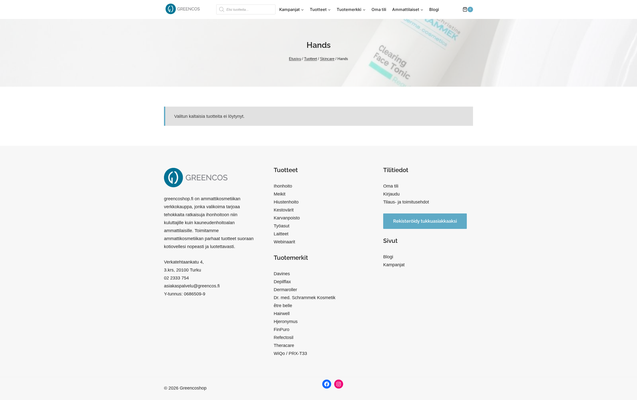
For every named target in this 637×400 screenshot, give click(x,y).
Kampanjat (394, 264)
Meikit (279, 194)
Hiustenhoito (286, 202)
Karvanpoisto (287, 217)
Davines (282, 273)
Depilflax (282, 281)
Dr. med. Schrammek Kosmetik (304, 297)
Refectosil (283, 337)
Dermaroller (285, 289)
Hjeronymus (286, 321)
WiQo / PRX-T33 (290, 353)
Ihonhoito (283, 186)
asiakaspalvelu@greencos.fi (192, 285)
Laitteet (281, 233)
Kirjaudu (391, 194)
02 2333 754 (176, 277)
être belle (283, 305)
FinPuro (281, 329)
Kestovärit (284, 209)
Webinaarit (284, 241)
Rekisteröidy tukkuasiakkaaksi (425, 221)
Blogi (434, 9)
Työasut (281, 225)
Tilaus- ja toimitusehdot (406, 202)
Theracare (284, 345)
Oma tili (379, 9)
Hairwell (282, 313)
